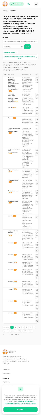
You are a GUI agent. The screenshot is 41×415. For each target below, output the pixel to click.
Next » (30, 331)
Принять (20, 410)
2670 (19, 331)
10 (11, 331)
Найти (27, 46)
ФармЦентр (6, 382)
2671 (25, 331)
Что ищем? (5, 37)
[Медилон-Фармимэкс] (5, 3)
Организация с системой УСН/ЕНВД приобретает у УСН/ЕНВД (19, 57)
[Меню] (36, 4)
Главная (5, 11)
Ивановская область (9, 52)
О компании (6, 373)
